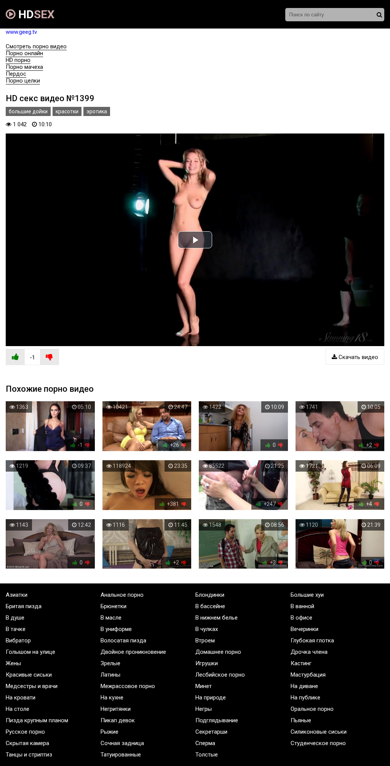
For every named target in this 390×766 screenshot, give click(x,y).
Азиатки (16, 594)
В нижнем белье (216, 617)
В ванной (302, 606)
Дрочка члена (309, 651)
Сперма (205, 743)
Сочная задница (122, 743)
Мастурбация (308, 674)
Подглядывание (216, 720)
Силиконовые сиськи (319, 731)
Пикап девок (118, 720)
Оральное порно (312, 709)
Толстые (206, 754)
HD (35, 14)
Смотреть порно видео (36, 46)
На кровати (20, 697)
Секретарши (211, 731)
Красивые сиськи (29, 674)
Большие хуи (307, 594)
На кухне (112, 697)
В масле (111, 617)
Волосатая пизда (123, 640)
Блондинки (209, 594)
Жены (13, 663)
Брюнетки (113, 606)
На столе (17, 709)
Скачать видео (357, 357)
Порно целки (23, 80)
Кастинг (301, 663)
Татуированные (121, 754)
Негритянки (116, 709)
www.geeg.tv (21, 32)
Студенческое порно (318, 743)
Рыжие (109, 731)
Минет (203, 686)
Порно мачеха (24, 67)
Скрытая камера (27, 743)
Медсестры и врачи (32, 686)
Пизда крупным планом (37, 720)
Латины (110, 674)
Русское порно (25, 731)
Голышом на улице (30, 651)
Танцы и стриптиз (29, 754)
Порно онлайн (24, 53)
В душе (15, 617)
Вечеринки (304, 629)
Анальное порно (122, 594)
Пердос (16, 73)
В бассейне (210, 606)
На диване (304, 686)
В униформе (116, 629)
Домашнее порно (218, 651)
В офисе (301, 617)
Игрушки (206, 663)
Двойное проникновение (133, 651)
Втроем (205, 640)
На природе (210, 697)
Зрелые (110, 663)
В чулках (206, 629)
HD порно (18, 60)
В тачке (16, 629)
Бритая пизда (24, 606)
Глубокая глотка (312, 640)
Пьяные (301, 720)
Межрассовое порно (128, 686)
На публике (305, 697)
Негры (203, 709)
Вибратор (18, 640)
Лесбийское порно (220, 674)
